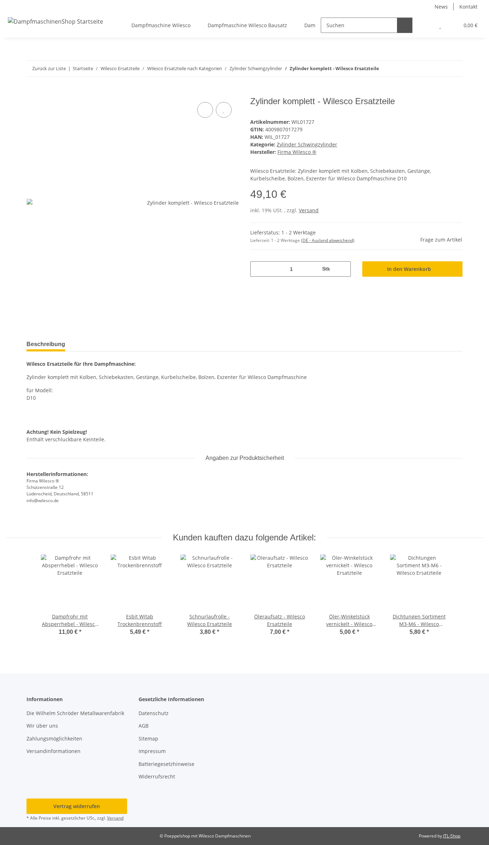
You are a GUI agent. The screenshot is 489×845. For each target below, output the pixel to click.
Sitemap (148, 738)
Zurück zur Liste (49, 68)
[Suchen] (404, 25)
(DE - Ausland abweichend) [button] (327, 240)
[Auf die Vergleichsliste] (205, 110)
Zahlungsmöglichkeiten (54, 738)
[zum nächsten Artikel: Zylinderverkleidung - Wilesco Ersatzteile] (455, 68)
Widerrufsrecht (157, 776)
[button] (426, 25)
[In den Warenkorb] (32, 92)
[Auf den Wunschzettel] (224, 110)
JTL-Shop (451, 836)
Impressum (152, 751)
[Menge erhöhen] (342, 269)
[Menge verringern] (258, 269)
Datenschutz (154, 713)
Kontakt (468, 6)
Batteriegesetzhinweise (166, 764)
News (441, 6)
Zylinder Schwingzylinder (307, 144)
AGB (144, 725)
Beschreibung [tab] (45, 344)
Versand (309, 210)
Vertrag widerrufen (76, 806)
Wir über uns (42, 725)
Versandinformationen (53, 751)
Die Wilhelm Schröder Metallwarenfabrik (75, 713)
